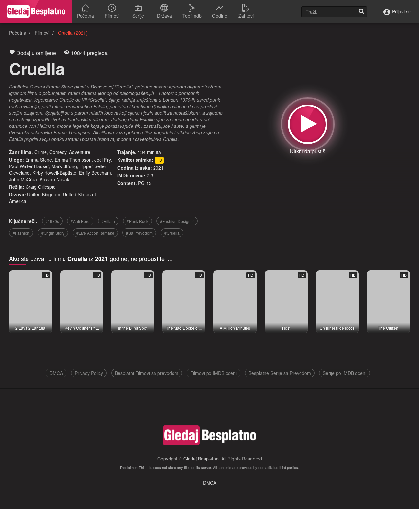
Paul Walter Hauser (29, 166)
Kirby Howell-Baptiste (54, 172)
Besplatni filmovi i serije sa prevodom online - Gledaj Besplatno (36, 11)
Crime (40, 152)
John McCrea (23, 179)
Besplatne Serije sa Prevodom (279, 373)
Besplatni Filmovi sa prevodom (146, 373)
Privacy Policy (89, 373)
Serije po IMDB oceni (344, 373)
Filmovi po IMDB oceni (213, 373)
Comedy (57, 152)
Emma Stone (38, 159)
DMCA (56, 373)
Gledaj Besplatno (201, 458)
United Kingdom (43, 194)
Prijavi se (401, 11)
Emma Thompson (73, 159)
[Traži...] (361, 11)
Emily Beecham (95, 172)
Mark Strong (64, 166)
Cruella (37, 68)
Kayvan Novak (54, 179)
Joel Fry (102, 159)
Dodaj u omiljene (35, 53)
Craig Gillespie (41, 187)
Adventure (79, 152)
